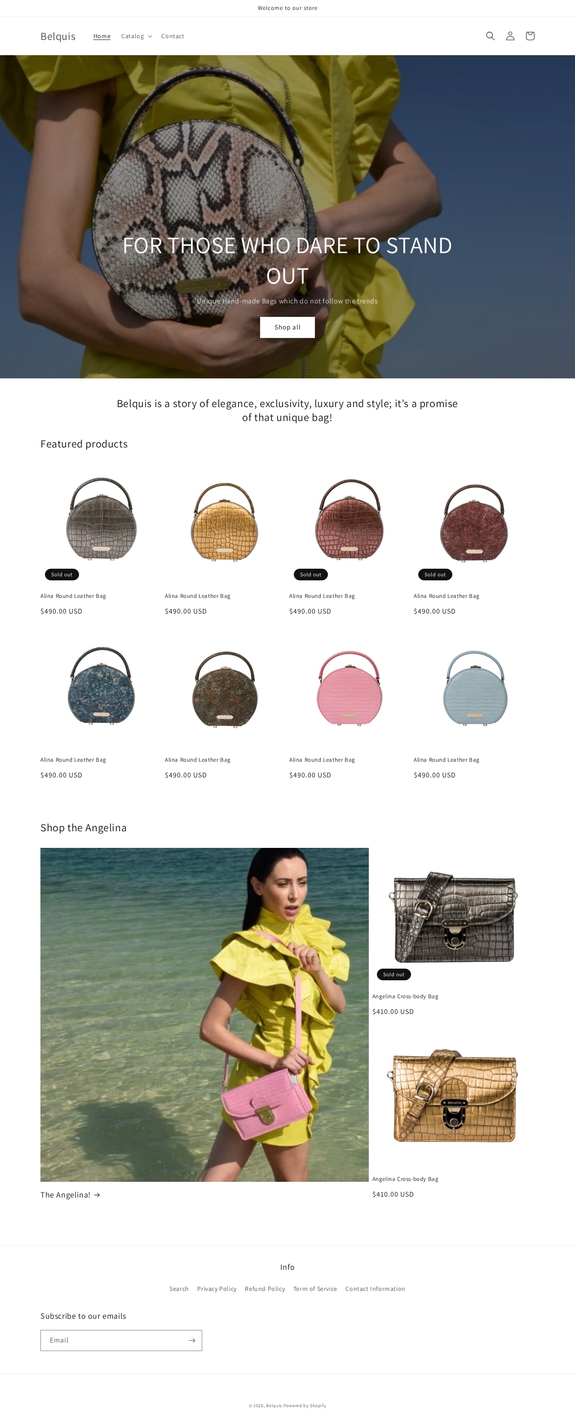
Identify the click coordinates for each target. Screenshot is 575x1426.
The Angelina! (65, 1194)
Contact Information (375, 1289)
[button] (136, 35)
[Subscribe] (192, 1340)
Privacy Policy (216, 1289)
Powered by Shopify (305, 1405)
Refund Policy (265, 1289)
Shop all (287, 327)
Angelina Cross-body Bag (405, 996)
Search (179, 1289)
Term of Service (315, 1289)
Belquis (274, 1405)
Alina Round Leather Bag (73, 596)
